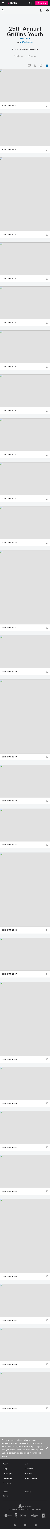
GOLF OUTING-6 (9, 367)
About (5, 1464)
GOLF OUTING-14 (9, 801)
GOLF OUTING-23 (9, 1320)
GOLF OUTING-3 (9, 235)
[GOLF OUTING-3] (25, 194)
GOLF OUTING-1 (9, 106)
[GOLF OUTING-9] (25, 478)
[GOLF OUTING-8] (25, 434)
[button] (40, 10)
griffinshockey (26, 42)
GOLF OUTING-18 (9, 1059)
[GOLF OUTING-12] (25, 652)
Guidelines (7, 1478)
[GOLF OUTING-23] (25, 1300)
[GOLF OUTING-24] (25, 1344)
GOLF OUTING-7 (9, 411)
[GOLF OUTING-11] (25, 587)
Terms (5, 1496)
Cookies (29, 1473)
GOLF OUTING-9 (9, 499)
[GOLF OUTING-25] (25, 1388)
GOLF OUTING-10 (9, 543)
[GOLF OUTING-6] (25, 346)
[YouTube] (25, 1525)
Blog (5, 1469)
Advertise (29, 1469)
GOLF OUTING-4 (9, 279)
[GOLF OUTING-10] (25, 522)
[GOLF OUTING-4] (25, 258)
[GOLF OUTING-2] (25, 129)
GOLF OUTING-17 (9, 974)
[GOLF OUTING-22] (25, 1236)
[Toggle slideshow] (29, 65)
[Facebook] (15, 1525)
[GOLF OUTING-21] (25, 1171)
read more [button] (25, 38)
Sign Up (42, 3)
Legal (5, 1492)
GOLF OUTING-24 (9, 1364)
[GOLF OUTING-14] (25, 781)
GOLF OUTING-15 (9, 845)
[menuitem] (30, 3)
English (6, 1483)
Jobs (27, 1464)
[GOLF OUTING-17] (25, 954)
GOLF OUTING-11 (9, 628)
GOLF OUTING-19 (9, 1103)
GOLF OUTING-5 (9, 323)
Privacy (28, 1492)
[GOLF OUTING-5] (25, 302)
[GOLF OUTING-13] (25, 716)
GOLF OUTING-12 (9, 672)
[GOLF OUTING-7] (25, 390)
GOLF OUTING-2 (9, 150)
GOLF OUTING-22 (9, 1276)
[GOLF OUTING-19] (25, 1083)
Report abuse (31, 1478)
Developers (8, 1473)
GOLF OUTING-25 (9, 1408)
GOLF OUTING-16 (9, 930)
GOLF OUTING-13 (9, 757)
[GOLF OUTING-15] (25, 825)
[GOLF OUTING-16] (25, 890)
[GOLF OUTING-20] (25, 1127)
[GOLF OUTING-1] (25, 85)
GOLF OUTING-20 (9, 1147)
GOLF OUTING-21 (9, 1191)
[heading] (11, 3)
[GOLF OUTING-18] (25, 1019)
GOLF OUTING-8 (9, 455)
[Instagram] (35, 1525)
